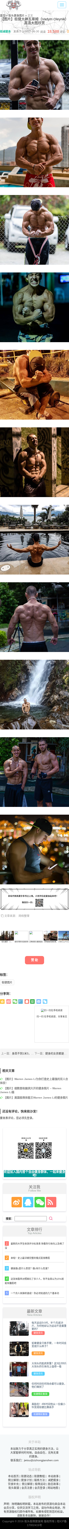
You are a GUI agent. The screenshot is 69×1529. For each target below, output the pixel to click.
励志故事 (53, 1483)
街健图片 (7, 982)
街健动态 (26, 1476)
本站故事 (53, 1476)
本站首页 (13, 1476)
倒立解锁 (13, 1480)
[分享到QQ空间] (2, 1001)
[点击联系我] (16, 1202)
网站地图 (53, 1487)
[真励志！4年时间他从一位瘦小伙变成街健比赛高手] (19, 1409)
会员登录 (39, 1487)
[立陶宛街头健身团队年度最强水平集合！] (36, 935)
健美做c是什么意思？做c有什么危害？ (30, 1268)
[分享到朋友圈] (15, 1001)
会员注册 (26, 1487)
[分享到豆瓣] (32, 1001)
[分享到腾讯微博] (20, 1001)
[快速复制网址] (45, 1001)
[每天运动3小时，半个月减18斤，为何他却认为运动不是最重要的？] (19, 1328)
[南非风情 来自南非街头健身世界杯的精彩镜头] (21, 935)
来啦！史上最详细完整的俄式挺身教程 (30, 1258)
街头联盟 (13, 1487)
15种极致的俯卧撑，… (51, 942)
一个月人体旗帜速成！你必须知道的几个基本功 (35, 1293)
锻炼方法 (39, 1480)
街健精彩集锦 (40, 1394)
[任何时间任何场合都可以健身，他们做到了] (19, 1389)
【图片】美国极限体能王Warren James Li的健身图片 (36, 1097)
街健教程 (39, 1476)
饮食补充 (13, 1483)
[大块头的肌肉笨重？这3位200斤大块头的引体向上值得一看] (19, 1368)
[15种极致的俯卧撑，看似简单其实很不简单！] (51, 935)
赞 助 (34, 960)
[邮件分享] (38, 1001)
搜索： (10, 1218)
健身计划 (26, 1480)
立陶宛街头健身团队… (36, 942)
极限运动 (40, 1483)
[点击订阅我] (50, 1202)
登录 (29, 1117)
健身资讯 (38, 1333)
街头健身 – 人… (7, 942)
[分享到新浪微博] (8, 1001)
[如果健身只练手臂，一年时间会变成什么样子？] (19, 1348)
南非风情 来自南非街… (22, 942)
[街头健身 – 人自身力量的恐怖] (7, 935)
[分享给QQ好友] (27, 1001)
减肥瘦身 (53, 1480)
